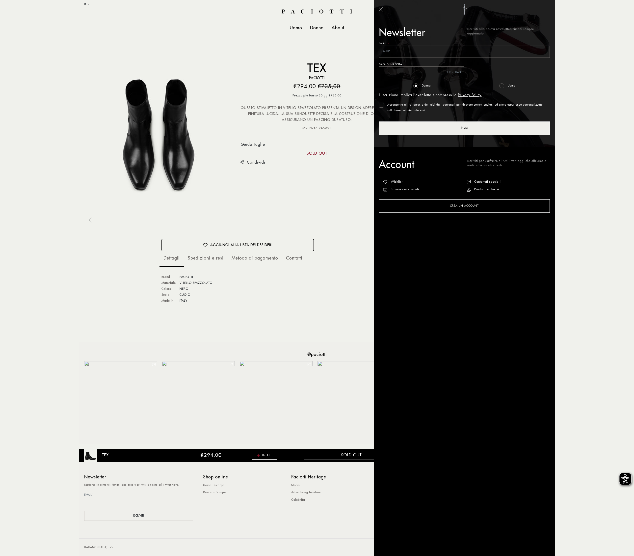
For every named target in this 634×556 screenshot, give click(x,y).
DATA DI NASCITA (390, 64)
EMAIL (384, 43)
